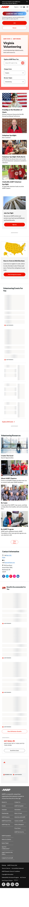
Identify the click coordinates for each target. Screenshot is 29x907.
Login (21, 7)
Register (16, 7)
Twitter (7, 576)
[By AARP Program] (14, 519)
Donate (4, 806)
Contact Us (17, 802)
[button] (27, 7)
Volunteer (4, 809)
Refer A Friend (18, 813)
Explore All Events (7, 422)
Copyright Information (7, 874)
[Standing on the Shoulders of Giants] (14, 100)
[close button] (27, 11)
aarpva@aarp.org (10, 562)
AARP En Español (18, 806)
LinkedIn (17, 576)
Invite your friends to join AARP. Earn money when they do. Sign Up (11, 2)
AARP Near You (6, 824)
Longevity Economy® (7, 858)
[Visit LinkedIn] (17, 884)
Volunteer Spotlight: (9, 135)
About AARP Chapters (9, 478)
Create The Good (7, 456)
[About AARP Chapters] (14, 468)
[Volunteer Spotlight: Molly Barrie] (14, 147)
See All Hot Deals (14, 750)
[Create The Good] (14, 445)
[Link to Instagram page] (12, 884)
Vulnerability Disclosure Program (10, 877)
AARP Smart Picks (6, 820)
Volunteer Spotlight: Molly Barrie (13, 157)
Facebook (3, 576)
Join (14, 23)
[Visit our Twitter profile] (8, 884)
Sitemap (4, 865)
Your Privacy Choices (7, 880)
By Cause (4, 503)
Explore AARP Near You (11, 59)
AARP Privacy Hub (12, 865)
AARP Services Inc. (19, 832)
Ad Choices (23, 877)
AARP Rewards (6, 817)
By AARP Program (7, 529)
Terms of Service (6, 868)
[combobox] (14, 63)
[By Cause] (14, 492)
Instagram (14, 576)
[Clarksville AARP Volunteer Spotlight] (14, 172)
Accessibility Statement (18, 868)
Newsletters (17, 809)
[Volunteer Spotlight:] (14, 126)
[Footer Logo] (14, 790)
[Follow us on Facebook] (3, 884)
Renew (14, 28)
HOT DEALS (8, 741)
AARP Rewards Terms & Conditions (11, 871)
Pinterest (10, 576)
